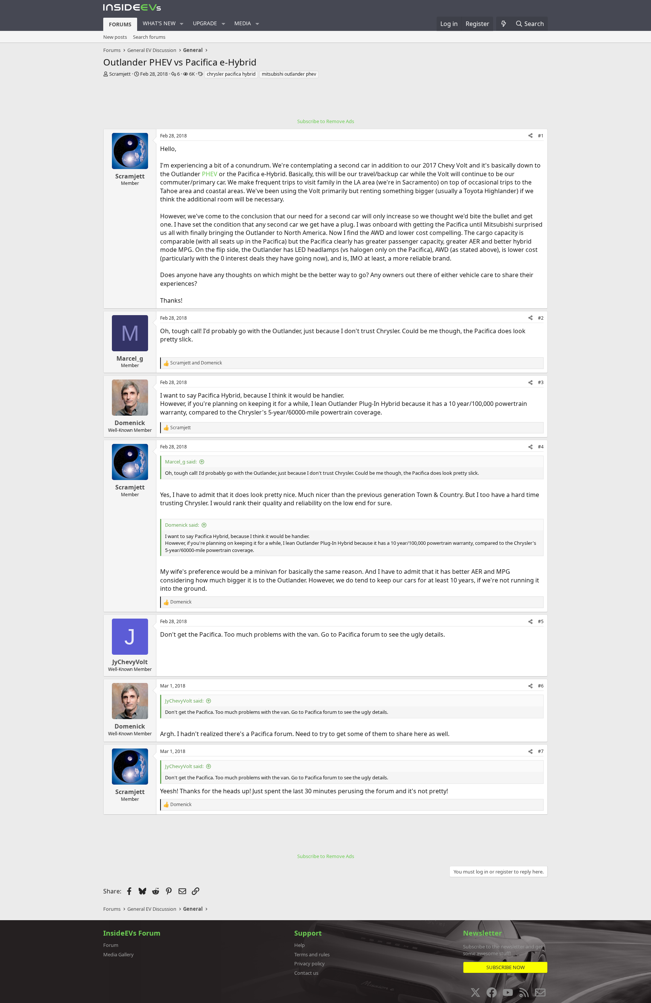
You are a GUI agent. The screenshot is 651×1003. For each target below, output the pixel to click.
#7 (541, 751)
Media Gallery (118, 954)
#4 (541, 447)
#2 (541, 318)
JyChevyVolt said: (184, 700)
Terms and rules (312, 954)
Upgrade (205, 23)
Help (299, 945)
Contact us (306, 972)
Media (242, 23)
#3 (541, 382)
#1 (541, 136)
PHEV (209, 174)
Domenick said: (182, 524)
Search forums (149, 37)
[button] (181, 24)
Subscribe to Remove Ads (325, 121)
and (196, 363)
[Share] (530, 136)
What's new (159, 23)
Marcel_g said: (181, 461)
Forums (120, 24)
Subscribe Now (505, 967)
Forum (110, 945)
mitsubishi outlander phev (289, 74)
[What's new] (504, 24)
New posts (115, 37)
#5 (541, 621)
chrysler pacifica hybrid (231, 74)
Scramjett (120, 73)
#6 (541, 686)
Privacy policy (309, 963)
